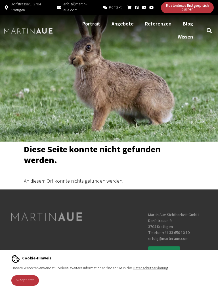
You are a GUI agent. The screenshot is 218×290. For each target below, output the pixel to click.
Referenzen (158, 23)
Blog (188, 23)
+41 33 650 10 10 (176, 233)
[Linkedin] (144, 7)
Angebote (123, 23)
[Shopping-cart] (129, 7)
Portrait (91, 23)
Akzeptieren (25, 280)
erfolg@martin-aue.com (75, 7)
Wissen (185, 36)
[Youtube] (151, 7)
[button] (209, 30)
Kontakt (115, 7)
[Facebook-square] (137, 7)
